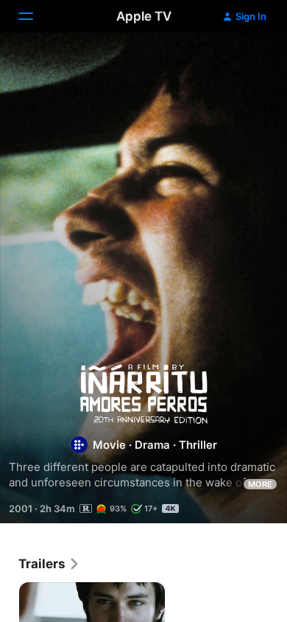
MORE (260, 484)
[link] (49, 564)
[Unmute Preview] (247, 61)
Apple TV (143, 16)
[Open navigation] (34, 16)
